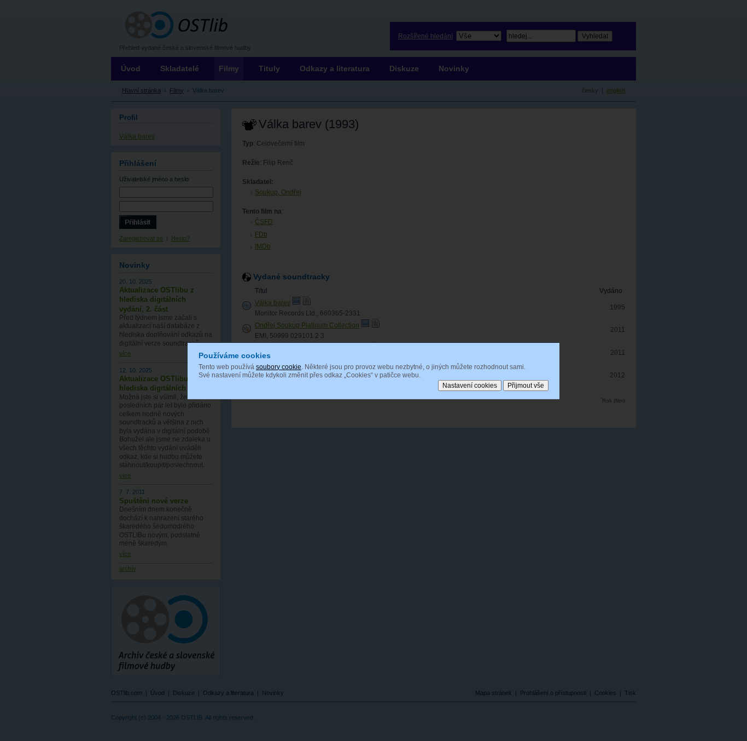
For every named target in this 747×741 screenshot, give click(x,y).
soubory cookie (278, 366)
